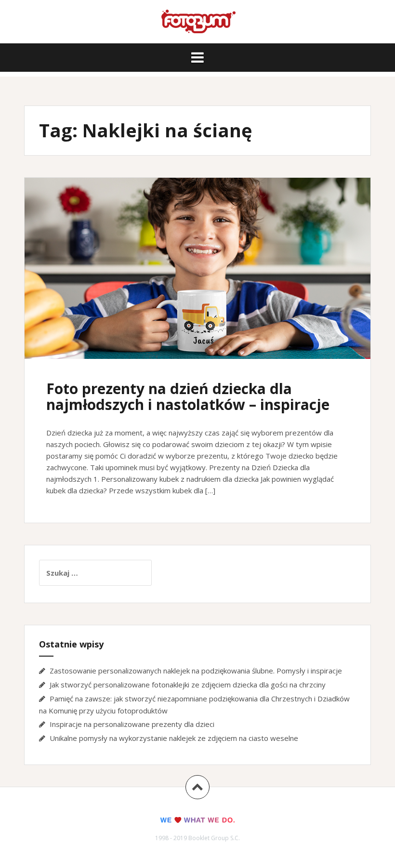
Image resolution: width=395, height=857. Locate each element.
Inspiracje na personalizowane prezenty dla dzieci (132, 724)
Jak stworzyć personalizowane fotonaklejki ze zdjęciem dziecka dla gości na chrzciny (188, 684)
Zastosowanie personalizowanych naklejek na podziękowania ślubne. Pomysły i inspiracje (196, 670)
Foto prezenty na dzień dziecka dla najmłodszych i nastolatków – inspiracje (187, 396)
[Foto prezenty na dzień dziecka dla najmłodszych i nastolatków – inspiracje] (197, 275)
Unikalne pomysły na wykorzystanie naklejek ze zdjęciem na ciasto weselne (174, 738)
